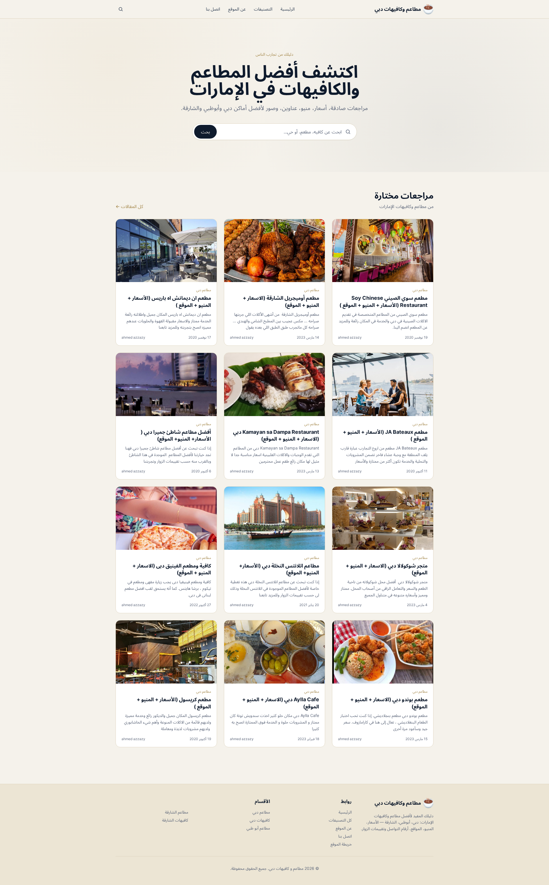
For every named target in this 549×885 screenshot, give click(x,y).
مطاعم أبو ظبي (258, 828)
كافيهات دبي (260, 820)
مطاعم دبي (420, 290)
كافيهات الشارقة (175, 820)
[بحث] (121, 9)
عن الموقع (237, 9)
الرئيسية (288, 9)
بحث (205, 132)
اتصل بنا (213, 9)
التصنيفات (263, 9)
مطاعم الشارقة (176, 812)
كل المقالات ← (129, 206)
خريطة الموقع (341, 844)
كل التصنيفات (340, 820)
